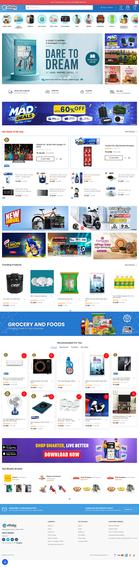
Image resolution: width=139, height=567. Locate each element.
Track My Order (82, 541)
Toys (135, 26)
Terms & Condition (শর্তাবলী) (55, 541)
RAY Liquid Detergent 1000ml (66, 381)
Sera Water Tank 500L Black (11, 299)
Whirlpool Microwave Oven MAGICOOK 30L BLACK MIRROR (57, 191)
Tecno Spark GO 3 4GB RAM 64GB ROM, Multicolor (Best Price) (121, 379)
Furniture (100, 26)
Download (128, 509)
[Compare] (60, 159)
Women (88, 26)
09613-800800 (8, 533)
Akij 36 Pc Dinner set (124, 190)
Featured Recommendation (116, 535)
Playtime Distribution (19, 476)
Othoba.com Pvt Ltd (8, 555)
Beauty (112, 26)
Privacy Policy (52, 535)
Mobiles (30, 26)
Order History (82, 538)
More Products (130, 131)
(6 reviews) (41, 385)
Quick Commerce (18, 27)
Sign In (105, 7)
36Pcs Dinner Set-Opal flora (38, 296)
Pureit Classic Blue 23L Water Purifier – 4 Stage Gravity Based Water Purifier (24, 176)
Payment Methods (114, 525)
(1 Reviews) (116, 148)
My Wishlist (81, 535)
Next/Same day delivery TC (56, 544)
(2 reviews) (14, 382)
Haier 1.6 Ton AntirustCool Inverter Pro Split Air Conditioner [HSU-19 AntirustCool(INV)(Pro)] (13, 379)
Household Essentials (124, 27)
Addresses (81, 532)
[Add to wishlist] (56, 159)
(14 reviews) (124, 382)
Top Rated (74, 347)
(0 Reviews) (48, 149)
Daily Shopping (52, 477)
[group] (52, 58)
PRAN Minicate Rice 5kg (65, 299)
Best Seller (84, 347)
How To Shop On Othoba (116, 532)
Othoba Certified (52, 538)
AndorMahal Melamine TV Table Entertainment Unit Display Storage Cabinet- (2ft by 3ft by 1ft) (123, 418)
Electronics (65, 26)
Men (77, 26)
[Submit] (28, 7)
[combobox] (59, 7)
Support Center (113, 528)
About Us (50, 525)
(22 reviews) (96, 423)
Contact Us (51, 532)
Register (110, 7)
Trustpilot (19, 543)
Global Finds (7, 26)
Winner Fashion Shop (122, 476)
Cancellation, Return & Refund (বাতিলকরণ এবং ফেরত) (123, 538)
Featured (54, 347)
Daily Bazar (42, 26)
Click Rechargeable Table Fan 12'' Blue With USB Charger (13, 420)
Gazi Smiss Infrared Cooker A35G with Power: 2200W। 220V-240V (126, 176)
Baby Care (53, 26)
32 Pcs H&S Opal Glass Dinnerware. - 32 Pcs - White (66, 420)
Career (50, 528)
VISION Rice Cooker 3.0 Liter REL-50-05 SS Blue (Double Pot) (58, 176)
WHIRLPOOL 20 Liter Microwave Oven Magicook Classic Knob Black (23, 191)
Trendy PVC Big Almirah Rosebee (119, 146)
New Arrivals (64, 347)
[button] (41, 80)
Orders (80, 528)
